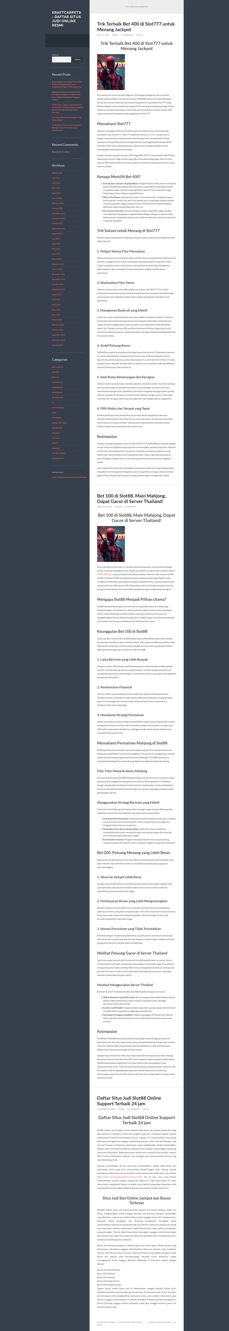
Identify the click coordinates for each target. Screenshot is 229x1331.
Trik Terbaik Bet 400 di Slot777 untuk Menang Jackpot (136, 26)
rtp (53, 402)
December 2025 (58, 213)
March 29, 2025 (104, 507)
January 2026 (57, 208)
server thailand (58, 407)
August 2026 (57, 173)
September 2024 (58, 289)
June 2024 (56, 304)
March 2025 (57, 259)
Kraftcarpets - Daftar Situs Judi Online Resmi (66, 18)
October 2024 (57, 284)
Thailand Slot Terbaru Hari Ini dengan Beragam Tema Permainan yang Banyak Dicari (66, 127)
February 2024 (58, 325)
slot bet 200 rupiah (59, 423)
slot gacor (56, 433)
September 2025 (58, 228)
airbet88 (55, 372)
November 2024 (58, 279)
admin (115, 35)
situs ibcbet (56, 418)
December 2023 (58, 335)
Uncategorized (58, 458)
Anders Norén (164, 1322)
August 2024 (57, 294)
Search (55, 55)
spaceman (56, 448)
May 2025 (56, 249)
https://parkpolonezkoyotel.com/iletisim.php (69, 477)
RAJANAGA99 (58, 397)
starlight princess (59, 453)
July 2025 (56, 239)
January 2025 (57, 269)
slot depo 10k (57, 428)
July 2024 (56, 299)
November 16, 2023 (106, 1109)
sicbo (54, 413)
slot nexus (56, 438)
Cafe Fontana (57, 382)
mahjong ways (57, 387)
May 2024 (56, 310)
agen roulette (57, 367)
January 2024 (57, 330)
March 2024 (57, 320)
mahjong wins (57, 392)
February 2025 (58, 264)
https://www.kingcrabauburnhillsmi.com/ (122, 1177)
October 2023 (57, 345)
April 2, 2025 (103, 35)
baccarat (55, 377)
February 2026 (58, 203)
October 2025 (57, 223)
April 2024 (56, 315)
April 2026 (56, 193)
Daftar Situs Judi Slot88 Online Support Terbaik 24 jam (129, 1100)
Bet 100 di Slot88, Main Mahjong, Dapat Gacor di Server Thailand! (131, 498)
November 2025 (58, 218)
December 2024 (58, 274)
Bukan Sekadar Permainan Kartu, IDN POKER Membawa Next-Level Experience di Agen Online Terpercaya (67, 84)
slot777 (55, 443)
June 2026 (56, 183)
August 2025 (57, 234)
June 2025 (56, 244)
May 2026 (56, 188)
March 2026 (57, 198)
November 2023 (58, 340)
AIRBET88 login (104, 574)
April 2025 (56, 254)
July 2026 (56, 178)
